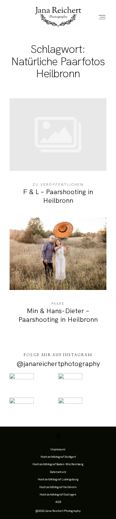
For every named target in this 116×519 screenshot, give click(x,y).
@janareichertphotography (58, 363)
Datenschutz (58, 472)
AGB (58, 502)
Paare (58, 303)
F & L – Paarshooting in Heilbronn (58, 155)
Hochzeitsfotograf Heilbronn (58, 487)
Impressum (58, 449)
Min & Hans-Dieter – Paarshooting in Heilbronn (58, 274)
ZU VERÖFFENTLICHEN (58, 184)
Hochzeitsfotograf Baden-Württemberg (58, 464)
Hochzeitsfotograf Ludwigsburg (58, 479)
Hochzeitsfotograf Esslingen (58, 494)
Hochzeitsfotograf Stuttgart (58, 457)
